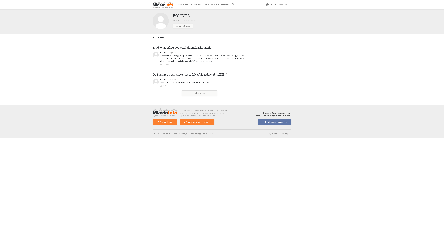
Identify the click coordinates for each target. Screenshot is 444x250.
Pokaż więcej (199, 93)
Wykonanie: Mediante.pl (278, 134)
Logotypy (183, 134)
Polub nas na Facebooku (276, 122)
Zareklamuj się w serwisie (199, 122)
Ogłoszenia (195, 5)
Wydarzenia (182, 5)
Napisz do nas (166, 122)
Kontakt (215, 5)
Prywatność (195, 134)
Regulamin (208, 134)
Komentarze (158, 37)
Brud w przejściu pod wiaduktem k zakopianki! (182, 47)
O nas (174, 134)
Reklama (225, 5)
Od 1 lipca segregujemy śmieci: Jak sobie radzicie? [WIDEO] (190, 74)
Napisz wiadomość (183, 26)
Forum (206, 5)
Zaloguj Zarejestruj (280, 5)
